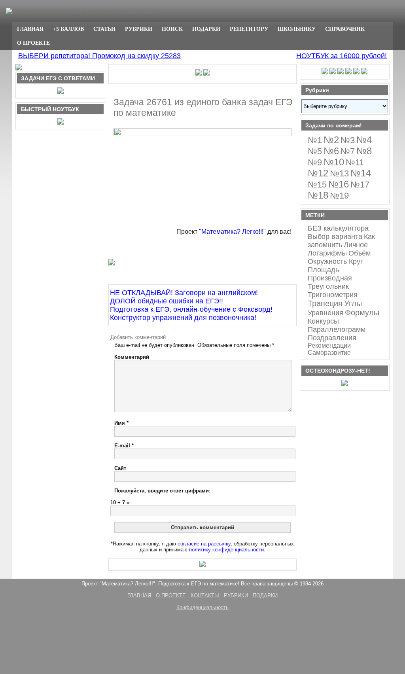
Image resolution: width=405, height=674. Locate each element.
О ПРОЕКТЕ (33, 43)
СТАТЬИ (104, 29)
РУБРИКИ (138, 29)
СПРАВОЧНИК (345, 29)
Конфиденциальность (202, 607)
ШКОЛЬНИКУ (297, 29)
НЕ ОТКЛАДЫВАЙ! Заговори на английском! (184, 293)
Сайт (120, 468)
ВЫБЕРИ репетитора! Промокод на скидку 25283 (99, 56)
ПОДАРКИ (206, 29)
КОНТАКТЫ (205, 595)
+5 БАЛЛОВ (68, 29)
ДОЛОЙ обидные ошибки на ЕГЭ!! (166, 301)
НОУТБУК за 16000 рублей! (341, 56)
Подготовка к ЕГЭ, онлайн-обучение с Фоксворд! (191, 309)
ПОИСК (172, 29)
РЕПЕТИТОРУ (249, 29)
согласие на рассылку (204, 544)
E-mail (124, 446)
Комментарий (131, 357)
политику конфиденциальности (226, 550)
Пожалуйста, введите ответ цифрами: (162, 491)
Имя (121, 423)
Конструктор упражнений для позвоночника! (183, 318)
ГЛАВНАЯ (30, 29)
